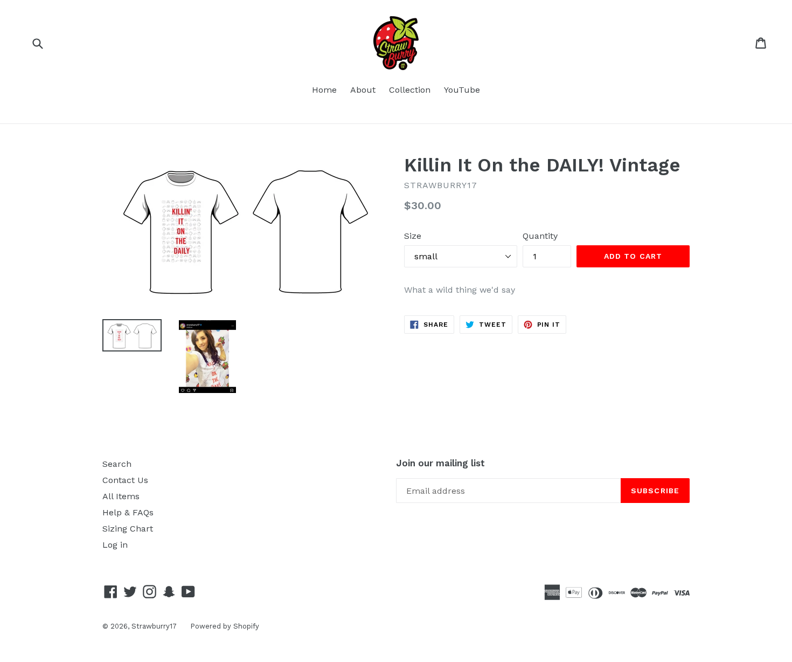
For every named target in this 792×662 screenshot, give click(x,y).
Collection (409, 90)
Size (412, 236)
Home (324, 90)
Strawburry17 (154, 626)
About (363, 90)
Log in (115, 545)
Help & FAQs (128, 512)
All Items (121, 496)
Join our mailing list (440, 463)
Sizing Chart (127, 528)
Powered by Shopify (224, 626)
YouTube (462, 90)
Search (116, 464)
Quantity (540, 236)
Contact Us (125, 480)
